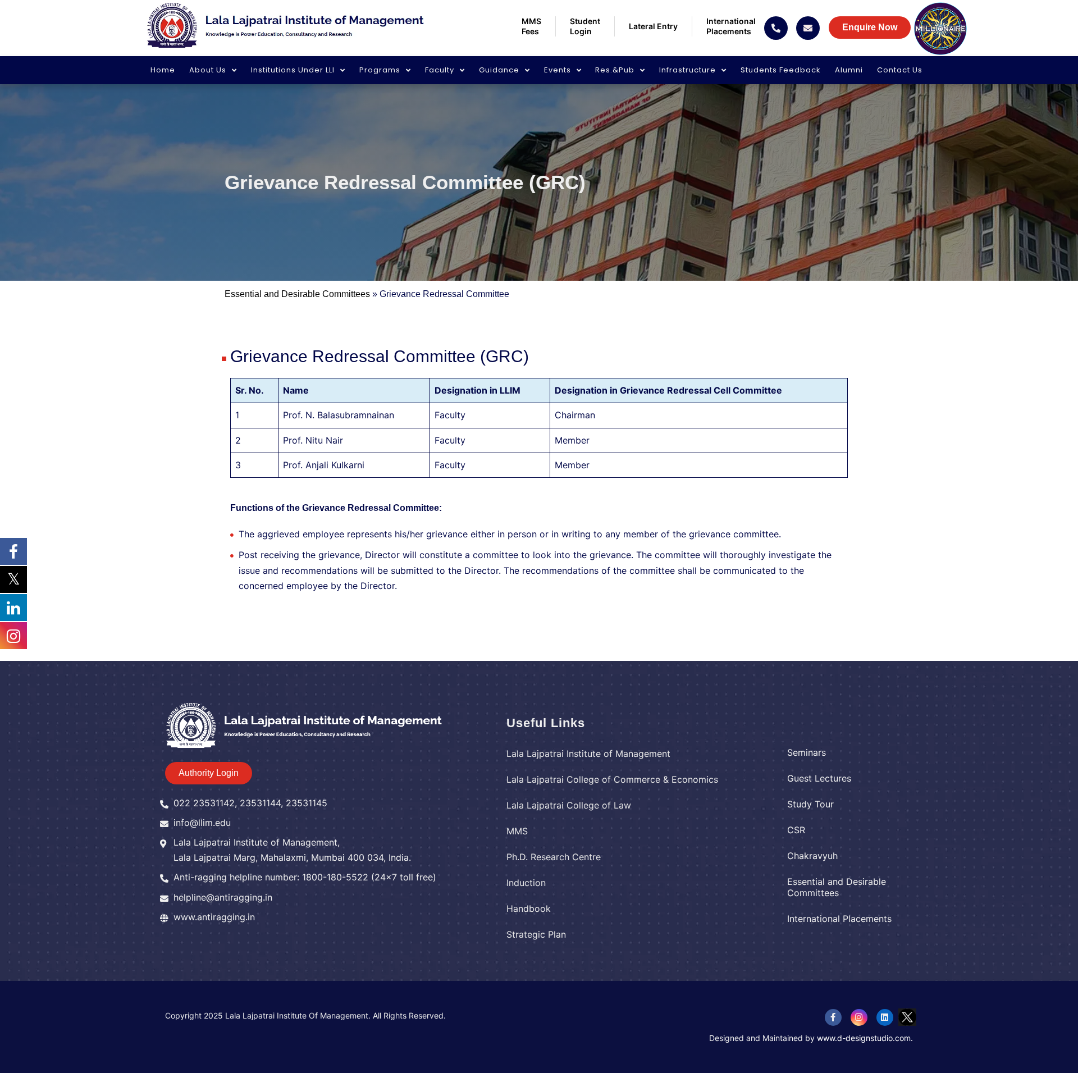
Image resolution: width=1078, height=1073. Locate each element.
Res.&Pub (614, 70)
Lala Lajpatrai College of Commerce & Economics (612, 779)
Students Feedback (781, 70)
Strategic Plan (536, 934)
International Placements (839, 918)
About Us (207, 70)
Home (162, 70)
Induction (526, 882)
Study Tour (810, 804)
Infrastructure (687, 70)
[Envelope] (808, 28)
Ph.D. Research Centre (553, 856)
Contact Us (899, 70)
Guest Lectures (819, 778)
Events (557, 70)
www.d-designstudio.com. (865, 1038)
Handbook (528, 908)
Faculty (439, 70)
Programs (379, 70)
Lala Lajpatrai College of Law (568, 805)
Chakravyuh (812, 855)
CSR (796, 829)
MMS (517, 831)
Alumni (849, 70)
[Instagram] (859, 1017)
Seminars (806, 752)
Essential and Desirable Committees (297, 294)
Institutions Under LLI (293, 70)
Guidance (499, 70)
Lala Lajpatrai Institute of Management (588, 753)
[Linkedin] (884, 1017)
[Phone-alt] (776, 28)
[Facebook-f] (833, 1017)
